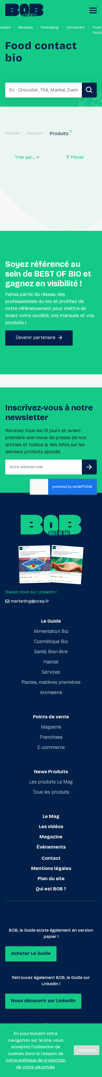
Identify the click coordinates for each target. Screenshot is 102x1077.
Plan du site (51, 878)
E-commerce (51, 747)
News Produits (51, 772)
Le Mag (51, 816)
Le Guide (51, 621)
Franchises (51, 737)
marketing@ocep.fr (30, 601)
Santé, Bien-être (51, 652)
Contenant (75, 27)
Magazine (51, 837)
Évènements (51, 847)
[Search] (89, 90)
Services (25, 27)
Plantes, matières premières (51, 682)
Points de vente (51, 717)
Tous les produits (51, 792)
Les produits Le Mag (51, 782)
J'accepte (86, 1050)
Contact (51, 858)
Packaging (50, 27)
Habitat (51, 662)
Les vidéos (51, 826)
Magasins (51, 727)
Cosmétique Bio (51, 641)
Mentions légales (51, 868)
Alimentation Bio (51, 631)
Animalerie (51, 692)
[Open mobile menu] (93, 10)
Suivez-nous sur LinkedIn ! (30, 591)
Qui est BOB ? (51, 889)
